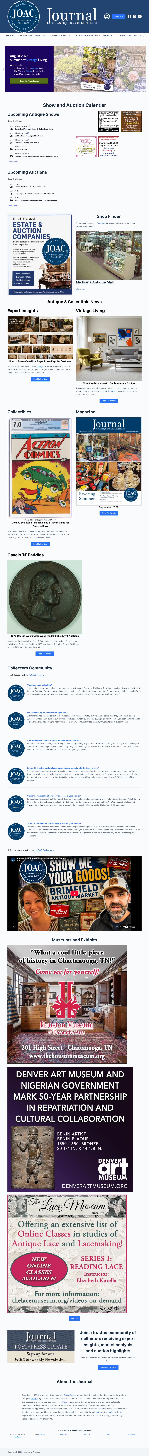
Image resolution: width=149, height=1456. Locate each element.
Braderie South (21, 149)
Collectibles (69, 1395)
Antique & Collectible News (33, 36)
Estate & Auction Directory (85, 36)
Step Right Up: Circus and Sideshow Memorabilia (34, 194)
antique (101, 223)
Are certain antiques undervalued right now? (47, 712)
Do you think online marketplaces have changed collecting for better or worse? (63, 768)
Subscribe (118, 16)
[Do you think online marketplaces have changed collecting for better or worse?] (16, 776)
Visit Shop (80, 289)
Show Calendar (124, 36)
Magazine (10, 36)
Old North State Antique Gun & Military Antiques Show (36, 156)
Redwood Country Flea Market (27, 142)
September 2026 (109, 507)
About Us (63, 1434)
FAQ (108, 1434)
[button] (3, 69)
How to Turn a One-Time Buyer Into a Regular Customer (40, 361)
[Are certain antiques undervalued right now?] (16, 720)
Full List (74, 1318)
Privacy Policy (40, 1434)
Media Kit (131, 1434)
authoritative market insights (109, 1412)
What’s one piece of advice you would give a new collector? (54, 740)
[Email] (140, 16)
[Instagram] (134, 16)
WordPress (17, 1437)
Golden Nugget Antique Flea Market (29, 136)
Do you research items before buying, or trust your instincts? (54, 823)
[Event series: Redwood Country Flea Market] (28, 140)
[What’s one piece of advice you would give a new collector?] (16, 748)
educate (28, 1412)
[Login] (107, 16)
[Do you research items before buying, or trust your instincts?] (16, 831)
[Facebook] (129, 16)
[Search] (143, 36)
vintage (40, 366)
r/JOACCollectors (36, 675)
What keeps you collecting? (39, 685)
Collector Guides (59, 36)
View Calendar (12, 161)
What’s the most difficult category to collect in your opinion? (54, 796)
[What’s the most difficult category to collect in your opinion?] (16, 803)
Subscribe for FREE (108, 1367)
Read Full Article (40, 379)
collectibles (72, 1412)
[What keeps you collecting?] (16, 693)
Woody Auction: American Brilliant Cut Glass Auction (36, 200)
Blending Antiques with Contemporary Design (109, 383)
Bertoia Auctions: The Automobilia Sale (30, 187)
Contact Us (86, 1434)
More (136, 36)
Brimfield (107, 36)
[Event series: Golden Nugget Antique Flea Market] (28, 133)
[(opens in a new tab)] (108, 121)
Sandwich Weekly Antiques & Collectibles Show (34, 129)
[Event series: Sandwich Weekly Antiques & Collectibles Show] (29, 126)
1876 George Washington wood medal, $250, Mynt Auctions (45, 636)
